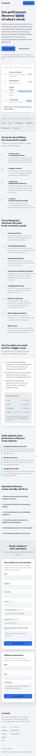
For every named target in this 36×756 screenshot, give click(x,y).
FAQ (3, 740)
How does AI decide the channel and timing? (16, 505)
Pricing (4, 734)
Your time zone (11, 619)
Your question (8, 682)
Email (5, 674)
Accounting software (13, 610)
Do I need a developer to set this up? (17, 533)
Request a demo (18, 643)
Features (4, 730)
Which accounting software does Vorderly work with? (15, 497)
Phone (9, 601)
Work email (7, 592)
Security (4, 737)
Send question (18, 696)
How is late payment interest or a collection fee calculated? (15, 521)
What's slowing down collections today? (16, 629)
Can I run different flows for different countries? (16, 513)
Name (5, 574)
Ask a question (24, 49)
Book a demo (28, 3)
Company (7, 583)
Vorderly (6, 3)
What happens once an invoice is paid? (18, 528)
